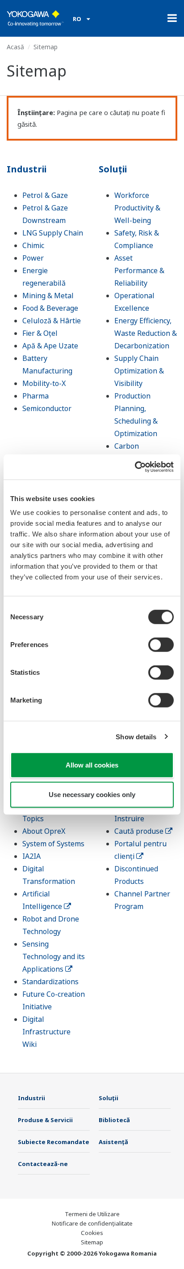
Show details (136, 736)
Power (33, 258)
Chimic (33, 245)
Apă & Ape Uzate (50, 346)
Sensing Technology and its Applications (53, 956)
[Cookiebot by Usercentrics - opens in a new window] (135, 467)
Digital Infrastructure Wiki (46, 1031)
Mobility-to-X (44, 383)
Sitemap (92, 1242)
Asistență (113, 1142)
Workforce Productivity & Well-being (137, 207)
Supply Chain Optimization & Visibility (139, 370)
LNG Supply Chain (52, 233)
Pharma (35, 396)
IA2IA (31, 856)
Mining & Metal (48, 295)
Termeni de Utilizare (92, 1214)
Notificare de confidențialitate (92, 1223)
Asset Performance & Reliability (139, 270)
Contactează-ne (43, 1164)
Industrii (26, 169)
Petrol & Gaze (45, 195)
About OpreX (43, 831)
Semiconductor (46, 408)
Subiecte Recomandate (53, 1142)
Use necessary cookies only (92, 794)
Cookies (92, 1233)
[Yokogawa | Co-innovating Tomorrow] (35, 18)
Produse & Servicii (45, 1120)
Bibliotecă (114, 1120)
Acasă (15, 47)
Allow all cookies (92, 765)
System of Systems (53, 844)
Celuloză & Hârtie (51, 321)
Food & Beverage (50, 308)
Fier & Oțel (40, 333)
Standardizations (50, 981)
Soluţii (113, 169)
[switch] (161, 645)
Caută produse (139, 831)
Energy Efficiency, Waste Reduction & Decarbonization (145, 333)
